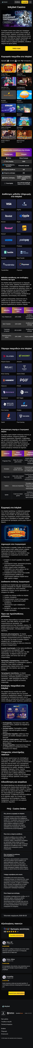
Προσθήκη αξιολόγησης (16, 935)
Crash (18, 60)
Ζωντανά (12, 60)
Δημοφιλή (4, 60)
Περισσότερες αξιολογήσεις (16, 993)
